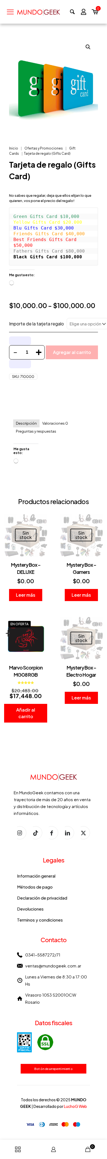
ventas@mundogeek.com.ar (53, 965)
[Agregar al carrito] (40, 623)
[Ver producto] (40, 520)
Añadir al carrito (25, 713)
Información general (36, 875)
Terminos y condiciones (40, 919)
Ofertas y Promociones (43, 148)
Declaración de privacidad (42, 897)
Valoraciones (55, 423)
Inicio (13, 148)
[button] (88, 47)
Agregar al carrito (72, 352)
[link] (35, 1042)
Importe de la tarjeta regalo (36, 324)
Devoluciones (30, 908)
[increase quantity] (38, 352)
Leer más (25, 595)
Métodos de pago (35, 886)
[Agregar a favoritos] (40, 528)
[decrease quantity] (15, 352)
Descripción (26, 423)
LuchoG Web (75, 1106)
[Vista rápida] (40, 536)
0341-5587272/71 (42, 954)
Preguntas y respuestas (36, 431)
